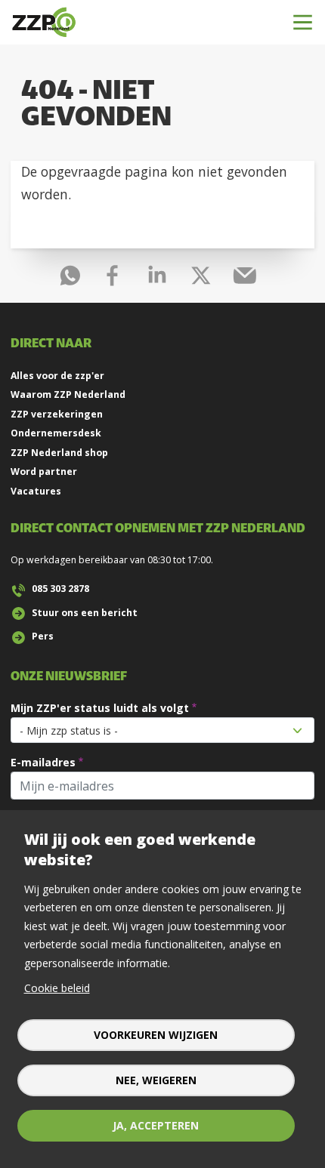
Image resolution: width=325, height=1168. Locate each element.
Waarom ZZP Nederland (68, 394)
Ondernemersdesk (56, 433)
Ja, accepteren (156, 1125)
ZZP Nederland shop (59, 452)
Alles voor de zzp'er (57, 375)
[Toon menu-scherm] (302, 22)
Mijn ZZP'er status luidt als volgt (100, 708)
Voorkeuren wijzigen (156, 1035)
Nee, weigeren (156, 1080)
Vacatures (36, 491)
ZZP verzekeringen (57, 414)
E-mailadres (43, 762)
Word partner (44, 471)
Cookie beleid (57, 988)
